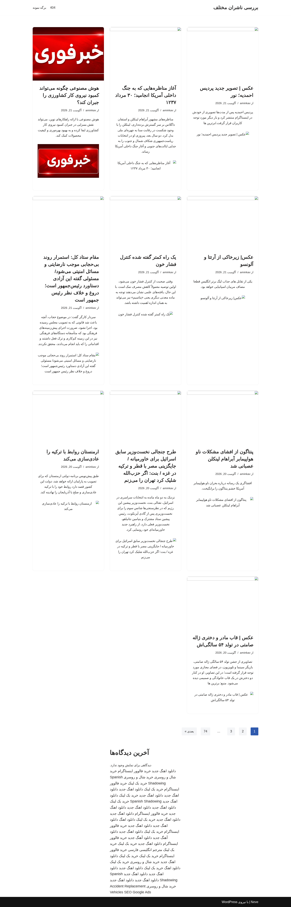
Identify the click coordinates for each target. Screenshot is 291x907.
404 (52, 7)
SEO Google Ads (137, 892)
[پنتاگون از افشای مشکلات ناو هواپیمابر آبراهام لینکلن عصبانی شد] (222, 417)
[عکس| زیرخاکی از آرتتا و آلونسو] (222, 223)
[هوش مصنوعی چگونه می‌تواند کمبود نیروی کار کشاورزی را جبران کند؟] (68, 54)
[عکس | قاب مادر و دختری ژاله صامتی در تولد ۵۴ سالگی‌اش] (222, 603)
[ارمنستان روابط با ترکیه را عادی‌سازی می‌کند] (68, 417)
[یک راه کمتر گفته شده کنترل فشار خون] (145, 223)
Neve (254, 902)
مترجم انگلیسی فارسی (145, 850)
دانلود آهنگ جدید (140, 838)
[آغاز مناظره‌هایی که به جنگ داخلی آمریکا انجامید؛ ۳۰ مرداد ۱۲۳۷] (145, 54)
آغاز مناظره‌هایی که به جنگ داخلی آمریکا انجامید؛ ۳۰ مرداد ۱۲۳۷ (145, 95)
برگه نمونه (39, 7)
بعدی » (189, 731)
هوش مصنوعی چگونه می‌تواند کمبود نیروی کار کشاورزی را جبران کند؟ (69, 95)
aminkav (245, 103)
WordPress (229, 902)
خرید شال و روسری (138, 777)
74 (205, 731)
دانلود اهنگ (127, 819)
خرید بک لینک (137, 783)
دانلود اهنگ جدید (164, 771)
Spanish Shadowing (146, 801)
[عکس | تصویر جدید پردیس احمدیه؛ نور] (222, 54)
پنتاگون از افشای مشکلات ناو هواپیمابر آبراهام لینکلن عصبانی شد (224, 459)
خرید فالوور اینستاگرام (134, 771)
